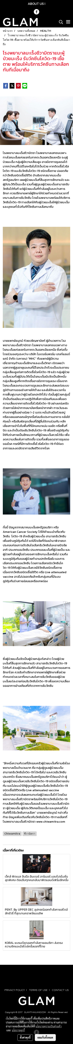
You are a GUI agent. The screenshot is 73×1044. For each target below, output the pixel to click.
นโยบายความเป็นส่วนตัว (49, 1026)
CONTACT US (60, 990)
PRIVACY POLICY (14, 990)
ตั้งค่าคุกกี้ (25, 1037)
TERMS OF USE (38, 990)
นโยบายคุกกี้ (18, 1030)
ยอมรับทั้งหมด (45, 1037)
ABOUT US (36, 3)
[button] (59, 22)
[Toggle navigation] (68, 22)
